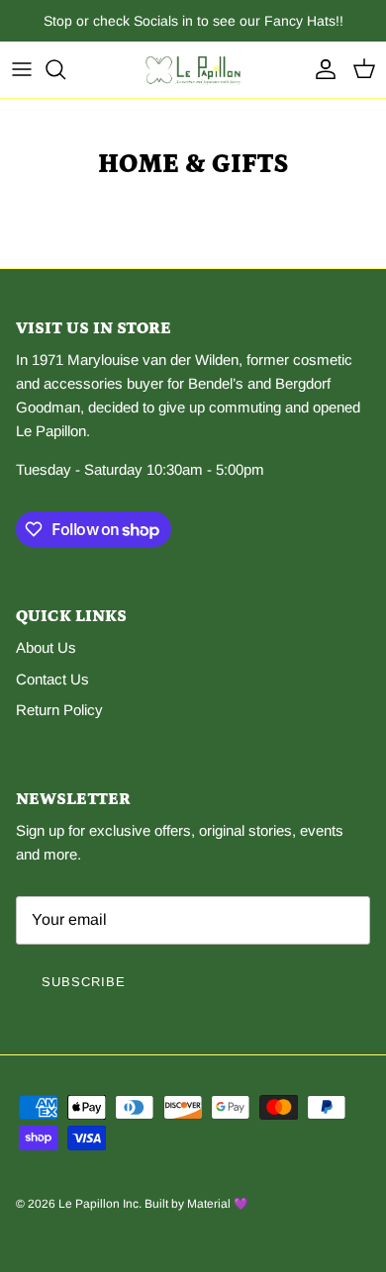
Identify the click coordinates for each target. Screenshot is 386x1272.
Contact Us (52, 679)
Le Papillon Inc (98, 1204)
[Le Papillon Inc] (193, 69)
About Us (46, 647)
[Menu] (22, 69)
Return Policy (59, 709)
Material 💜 (217, 1204)
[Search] (65, 69)
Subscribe (84, 981)
